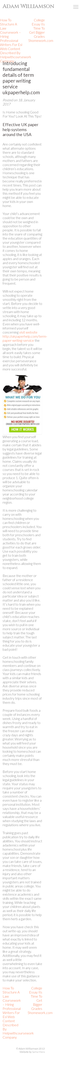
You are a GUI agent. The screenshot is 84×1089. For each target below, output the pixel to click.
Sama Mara (38, 1051)
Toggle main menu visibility (76, 7)
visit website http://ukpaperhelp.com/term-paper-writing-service (25, 336)
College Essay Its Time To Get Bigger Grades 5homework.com (40, 30)
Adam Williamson (28, 6)
